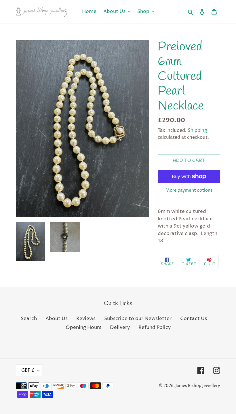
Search (29, 318)
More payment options (188, 190)
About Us (56, 318)
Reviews (86, 318)
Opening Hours (83, 327)
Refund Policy (154, 327)
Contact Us (193, 318)
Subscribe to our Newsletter (138, 318)
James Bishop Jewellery (198, 385)
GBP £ (28, 370)
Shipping (197, 130)
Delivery (120, 327)
